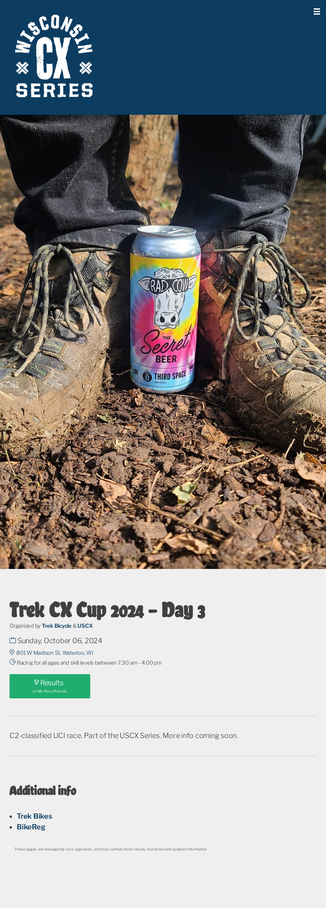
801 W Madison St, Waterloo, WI (54, 653)
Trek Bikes (34, 816)
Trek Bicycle (57, 626)
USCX (85, 626)
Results (50, 686)
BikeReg (31, 827)
